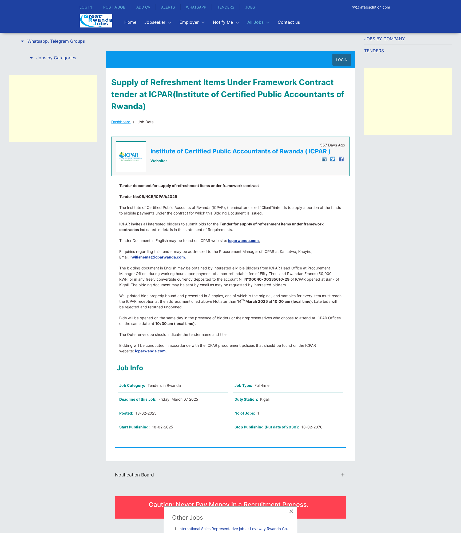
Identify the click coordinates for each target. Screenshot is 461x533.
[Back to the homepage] (96, 20)
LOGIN (342, 59)
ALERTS (168, 7)
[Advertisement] (53, 108)
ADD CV (143, 7)
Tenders (374, 50)
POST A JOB (114, 7)
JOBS (250, 7)
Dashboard (120, 122)
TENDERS (225, 7)
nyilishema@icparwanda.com (157, 257)
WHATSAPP (196, 7)
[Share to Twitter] (332, 158)
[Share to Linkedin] (324, 158)
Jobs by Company (384, 38)
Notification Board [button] (134, 475)
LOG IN (86, 7)
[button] (53, 41)
